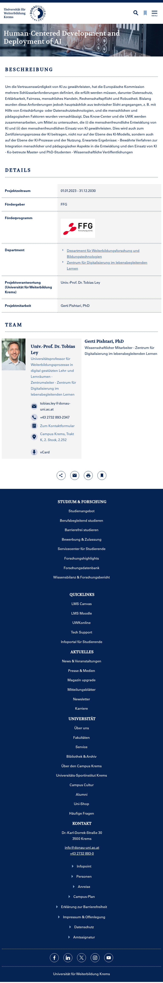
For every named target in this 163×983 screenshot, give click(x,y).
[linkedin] (67, 957)
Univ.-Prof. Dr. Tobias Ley (80, 282)
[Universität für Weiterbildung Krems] (27, 13)
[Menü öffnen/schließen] (154, 14)
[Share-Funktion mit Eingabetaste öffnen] (61, 475)
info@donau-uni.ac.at (82, 847)
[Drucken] (88, 475)
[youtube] (108, 957)
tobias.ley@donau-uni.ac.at (55, 406)
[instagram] (95, 957)
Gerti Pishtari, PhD (75, 305)
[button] (53, 452)
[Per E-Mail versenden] (74, 475)
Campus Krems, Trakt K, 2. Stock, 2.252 (57, 437)
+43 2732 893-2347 (55, 417)
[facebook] (54, 957)
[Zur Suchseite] (136, 13)
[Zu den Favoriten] (145, 13)
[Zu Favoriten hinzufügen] (101, 475)
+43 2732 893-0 (82, 853)
